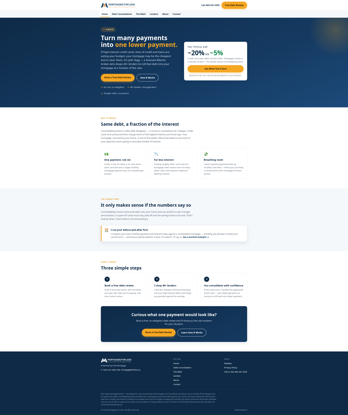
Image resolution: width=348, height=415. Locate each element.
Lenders (154, 14)
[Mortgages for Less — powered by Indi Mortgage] (118, 5)
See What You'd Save (216, 68)
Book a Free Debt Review (117, 77)
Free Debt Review (234, 5)
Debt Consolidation (122, 14)
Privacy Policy (230, 367)
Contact (177, 14)
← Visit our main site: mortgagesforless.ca (120, 369)
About (165, 14)
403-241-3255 (210, 5)
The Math (141, 14)
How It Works (147, 77)
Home (105, 14)
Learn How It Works (192, 332)
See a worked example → (196, 237)
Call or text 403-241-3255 (235, 371)
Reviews (228, 363)
